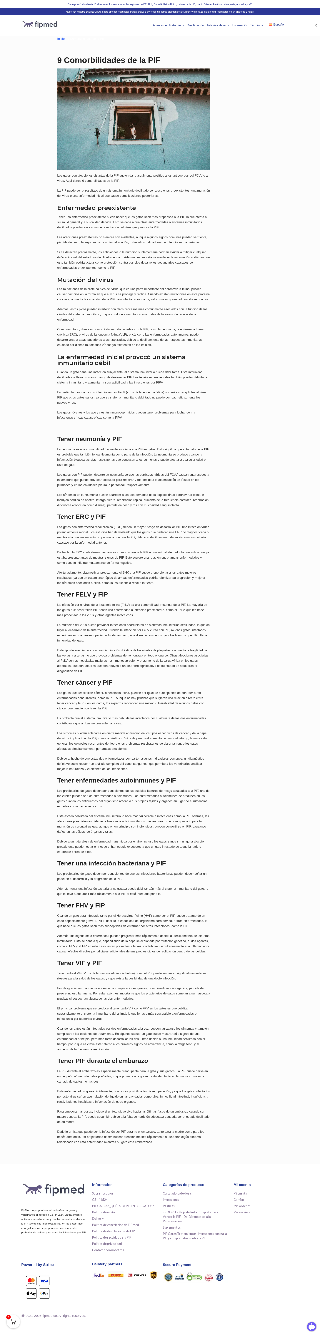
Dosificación (195, 25)
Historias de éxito (218, 25)
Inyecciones (171, 1200)
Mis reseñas (242, 1212)
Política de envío (103, 1212)
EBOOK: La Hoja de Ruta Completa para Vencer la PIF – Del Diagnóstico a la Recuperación (190, 1216)
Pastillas (169, 1206)
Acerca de (160, 25)
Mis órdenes (242, 1206)
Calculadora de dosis (177, 1193)
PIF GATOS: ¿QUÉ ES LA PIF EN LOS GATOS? (123, 1206)
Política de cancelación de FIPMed (115, 1225)
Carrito (239, 1200)
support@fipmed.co (192, 11)
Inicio (61, 39)
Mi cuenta (240, 1193)
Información (240, 25)
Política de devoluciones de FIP (113, 1231)
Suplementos (172, 1227)
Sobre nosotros (103, 1193)
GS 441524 (100, 1200)
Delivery (98, 1218)
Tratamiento (177, 25)
